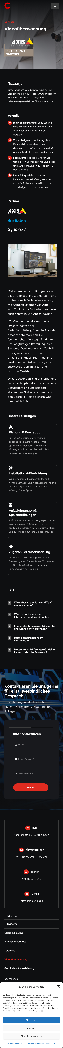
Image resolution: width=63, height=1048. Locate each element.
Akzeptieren (31, 1020)
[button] (58, 986)
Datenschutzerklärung (34, 1043)
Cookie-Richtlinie (15, 1043)
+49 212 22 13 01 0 (31, 878)
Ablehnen (31, 1028)
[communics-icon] (7, 3)
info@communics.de (31, 900)
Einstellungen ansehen (31, 1036)
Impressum (50, 1043)
